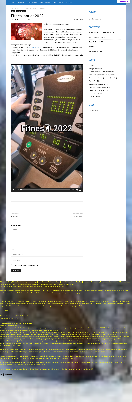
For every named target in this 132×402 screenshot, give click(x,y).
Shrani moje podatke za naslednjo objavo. (26, 265)
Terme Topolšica (94, 81)
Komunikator (78, 216)
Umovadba (61, 2)
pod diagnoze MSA (68, 282)
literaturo (84, 352)
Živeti (54, 2)
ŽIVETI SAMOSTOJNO (96, 42)
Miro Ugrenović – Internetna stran (102, 72)
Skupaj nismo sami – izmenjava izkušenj (102, 32)
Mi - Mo (17, 20)
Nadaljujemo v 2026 (95, 51)
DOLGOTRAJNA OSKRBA (97, 37)
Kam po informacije (95, 69)
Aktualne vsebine (21, 2)
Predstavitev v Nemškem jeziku (8, 325)
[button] (47, 128)
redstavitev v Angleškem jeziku (9, 318)
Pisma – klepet (69, 2)
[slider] (45, 189)
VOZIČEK (91, 110)
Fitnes (18, 8)
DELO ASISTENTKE (35, 47)
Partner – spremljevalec (45, 2)
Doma (13, 8)
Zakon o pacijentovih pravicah (99, 90)
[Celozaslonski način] (80, 190)
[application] (47, 128)
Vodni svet (14, 216)
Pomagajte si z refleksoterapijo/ (99, 87)
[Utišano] (77, 190)
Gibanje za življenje (32, 2)
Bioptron (91, 47)
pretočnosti (86, 369)
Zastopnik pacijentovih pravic (98, 84)
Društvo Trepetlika (97, 93)
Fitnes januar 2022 (27, 8)
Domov (13, 2)
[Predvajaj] (14, 190)
